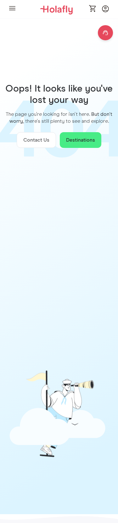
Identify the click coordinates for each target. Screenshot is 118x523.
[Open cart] (92, 9)
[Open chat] (105, 32)
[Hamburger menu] (12, 9)
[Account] (105, 10)
